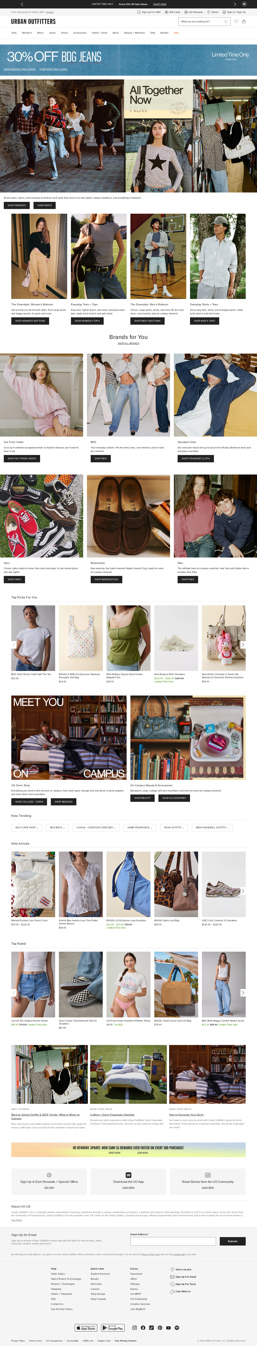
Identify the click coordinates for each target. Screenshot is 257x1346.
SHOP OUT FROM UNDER (22, 458)
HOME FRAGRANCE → (140, 827)
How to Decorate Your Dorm (186, 1114)
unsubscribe (179, 1254)
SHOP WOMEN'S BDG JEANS (20, 69)
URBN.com (88, 1341)
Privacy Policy (18, 1341)
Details (50, 12)
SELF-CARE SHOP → (26, 827)
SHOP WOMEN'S (17, 205)
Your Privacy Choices (125, 1341)
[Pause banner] (244, 4)
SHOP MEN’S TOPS (204, 321)
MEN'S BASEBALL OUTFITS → (212, 827)
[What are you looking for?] (226, 22)
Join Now (49, 1187)
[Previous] (14, 645)
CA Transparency (54, 1341)
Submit (232, 1241)
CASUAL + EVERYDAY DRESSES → (96, 827)
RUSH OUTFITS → (174, 827)
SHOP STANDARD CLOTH (196, 458)
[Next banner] (235, 4)
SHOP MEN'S (44, 205)
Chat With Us (183, 1291)
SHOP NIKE (188, 579)
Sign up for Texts (186, 1284)
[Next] (242, 645)
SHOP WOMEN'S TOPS (87, 321)
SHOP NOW (159, 4)
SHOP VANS (14, 579)
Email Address (139, 1234)
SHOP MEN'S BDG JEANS (53, 69)
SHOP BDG (101, 458)
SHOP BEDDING (63, 802)
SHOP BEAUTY (142, 798)
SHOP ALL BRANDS (128, 343)
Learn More (128, 1187)
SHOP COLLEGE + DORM (29, 802)
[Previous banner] (22, 4)
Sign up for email (186, 1277)
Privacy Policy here (150, 1254)
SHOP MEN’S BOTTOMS (147, 321)
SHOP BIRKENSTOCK (106, 579)
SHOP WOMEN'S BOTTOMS (30, 321)
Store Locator (184, 1269)
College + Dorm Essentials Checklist (112, 1114)
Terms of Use (35, 1341)
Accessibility (73, 1341)
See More (16, 1220)
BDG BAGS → (57, 827)
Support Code (103, 1341)
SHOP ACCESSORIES (174, 798)
